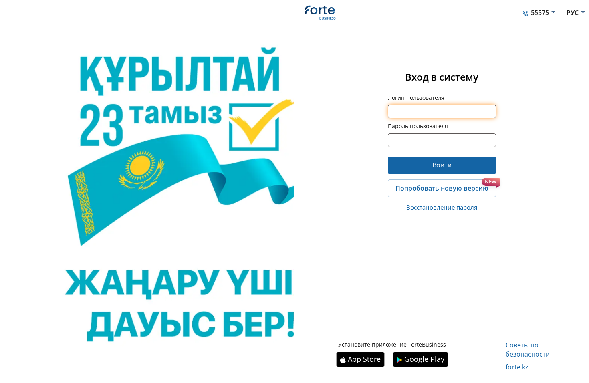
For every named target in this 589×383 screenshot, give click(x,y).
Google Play (424, 359)
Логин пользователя (416, 98)
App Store (364, 359)
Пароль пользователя (418, 126)
